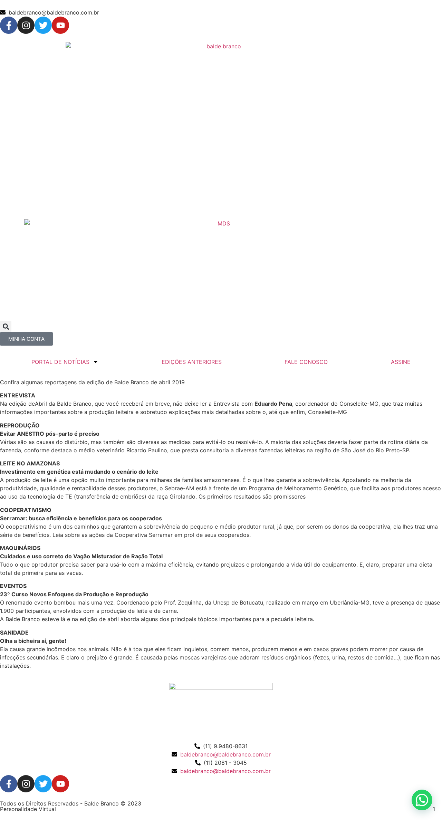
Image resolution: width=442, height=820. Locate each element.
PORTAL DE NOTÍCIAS (60, 361)
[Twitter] (43, 25)
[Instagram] (26, 25)
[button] (5, 326)
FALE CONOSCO (306, 361)
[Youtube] (60, 25)
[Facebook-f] (8, 25)
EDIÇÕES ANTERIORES (192, 361)
